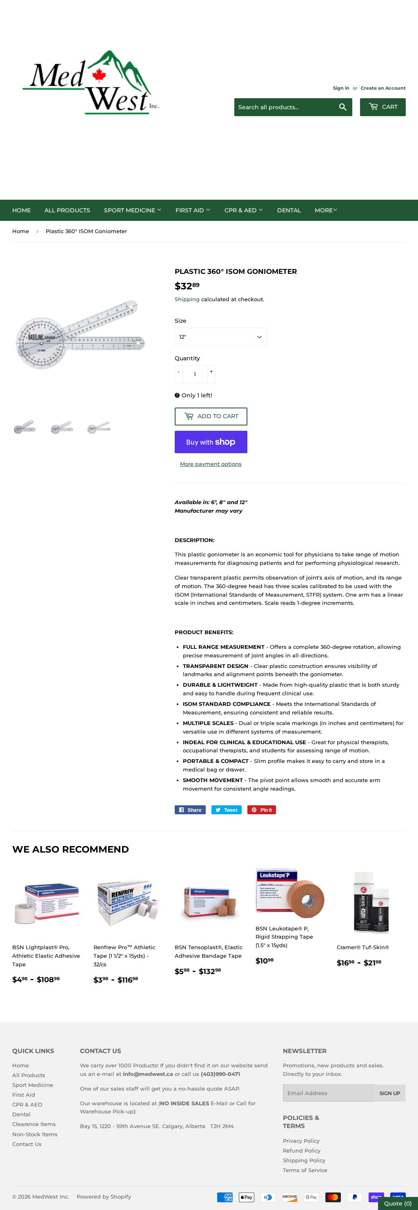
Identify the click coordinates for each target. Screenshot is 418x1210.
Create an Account (383, 88)
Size (181, 320)
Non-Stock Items (35, 1134)
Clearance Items (34, 1124)
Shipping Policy (304, 1160)
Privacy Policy (301, 1140)
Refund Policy (301, 1150)
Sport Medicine (130, 210)
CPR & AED (241, 210)
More (324, 210)
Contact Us (27, 1144)
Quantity (187, 358)
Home (21, 210)
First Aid (191, 210)
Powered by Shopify (104, 1196)
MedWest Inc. (50, 1196)
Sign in (341, 88)
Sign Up (390, 1093)
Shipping (187, 299)
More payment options (211, 464)
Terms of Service (305, 1170)
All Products (67, 210)
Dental (289, 210)
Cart (389, 106)
